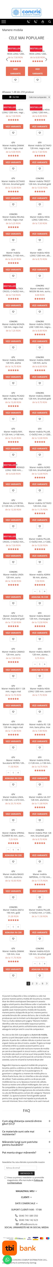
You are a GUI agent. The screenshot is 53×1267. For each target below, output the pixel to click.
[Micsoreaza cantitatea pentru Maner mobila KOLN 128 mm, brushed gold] (35, 963)
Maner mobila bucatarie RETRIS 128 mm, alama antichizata (13, 761)
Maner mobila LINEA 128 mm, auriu (13, 576)
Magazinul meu (25, 1191)
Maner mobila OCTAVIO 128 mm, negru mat (39, 147)
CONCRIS (40, 178)
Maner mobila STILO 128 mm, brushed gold (13, 617)
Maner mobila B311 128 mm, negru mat (13, 690)
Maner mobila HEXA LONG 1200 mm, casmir (39, 690)
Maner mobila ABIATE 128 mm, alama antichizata (39, 653)
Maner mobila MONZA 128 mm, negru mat (13, 325)
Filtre (15, 97)
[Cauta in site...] (49, 22)
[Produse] (4, 22)
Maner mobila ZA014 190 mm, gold (13, 911)
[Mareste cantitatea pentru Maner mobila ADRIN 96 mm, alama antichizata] (44, 591)
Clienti (25, 1197)
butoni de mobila (39, 1034)
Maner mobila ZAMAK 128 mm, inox (13, 952)
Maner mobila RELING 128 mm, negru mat (13, 218)
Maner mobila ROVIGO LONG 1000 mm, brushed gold (13, 469)
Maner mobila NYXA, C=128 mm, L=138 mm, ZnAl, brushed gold (40, 761)
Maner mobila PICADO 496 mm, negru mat (13, 397)
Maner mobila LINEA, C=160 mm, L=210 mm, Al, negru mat (13, 798)
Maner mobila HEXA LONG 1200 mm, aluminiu (40, 218)
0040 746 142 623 (28, 1220)
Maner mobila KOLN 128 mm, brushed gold (40, 952)
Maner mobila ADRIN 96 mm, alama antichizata (39, 576)
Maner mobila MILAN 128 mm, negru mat (13, 726)
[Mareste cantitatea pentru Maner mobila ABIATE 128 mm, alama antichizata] (44, 664)
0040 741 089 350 (28, 1215)
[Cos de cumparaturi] (43, 22)
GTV (15, 48)
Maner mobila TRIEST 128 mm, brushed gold (40, 182)
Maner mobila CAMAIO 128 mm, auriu (13, 653)
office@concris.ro (28, 1224)
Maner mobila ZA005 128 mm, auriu (40, 361)
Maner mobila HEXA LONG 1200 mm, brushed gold (37, 52)
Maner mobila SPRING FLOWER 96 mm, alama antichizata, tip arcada (13, 834)
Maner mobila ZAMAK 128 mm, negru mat (13, 147)
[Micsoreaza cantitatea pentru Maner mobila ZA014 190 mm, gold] (8, 927)
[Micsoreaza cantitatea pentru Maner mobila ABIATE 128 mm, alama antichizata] (35, 664)
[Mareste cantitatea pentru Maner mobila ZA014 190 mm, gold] (18, 927)
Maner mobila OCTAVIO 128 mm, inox (39, 504)
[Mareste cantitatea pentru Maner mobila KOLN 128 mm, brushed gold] (44, 963)
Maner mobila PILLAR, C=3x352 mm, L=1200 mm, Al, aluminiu (39, 911)
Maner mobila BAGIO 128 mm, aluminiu (13, 875)
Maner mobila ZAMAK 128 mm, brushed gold (40, 397)
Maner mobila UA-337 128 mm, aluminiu (39, 798)
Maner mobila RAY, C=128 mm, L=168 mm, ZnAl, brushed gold (13, 433)
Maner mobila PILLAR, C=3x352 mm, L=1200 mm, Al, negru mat (39, 433)
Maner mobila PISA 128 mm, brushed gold (39, 834)
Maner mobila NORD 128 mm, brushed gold (40, 469)
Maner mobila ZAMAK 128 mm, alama (13, 361)
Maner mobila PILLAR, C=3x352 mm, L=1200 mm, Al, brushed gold (39, 540)
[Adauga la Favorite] (15, 79)
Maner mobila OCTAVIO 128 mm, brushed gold (13, 182)
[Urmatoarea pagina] (47, 983)
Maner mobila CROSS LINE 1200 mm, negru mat (39, 325)
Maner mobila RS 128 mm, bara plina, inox (39, 726)
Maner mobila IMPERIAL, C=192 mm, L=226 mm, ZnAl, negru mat (39, 875)
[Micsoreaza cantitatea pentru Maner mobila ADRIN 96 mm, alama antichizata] (35, 591)
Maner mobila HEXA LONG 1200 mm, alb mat (40, 254)
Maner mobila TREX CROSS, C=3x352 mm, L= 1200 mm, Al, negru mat (13, 290)
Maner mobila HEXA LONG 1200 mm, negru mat (15, 52)
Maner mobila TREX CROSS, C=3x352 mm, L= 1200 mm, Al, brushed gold (13, 540)
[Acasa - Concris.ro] (26, 12)
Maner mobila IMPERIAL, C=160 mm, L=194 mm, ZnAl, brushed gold (13, 254)
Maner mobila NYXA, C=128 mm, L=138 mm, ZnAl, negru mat (13, 504)
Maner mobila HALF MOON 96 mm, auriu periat (39, 290)
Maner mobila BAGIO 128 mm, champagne (39, 617)
